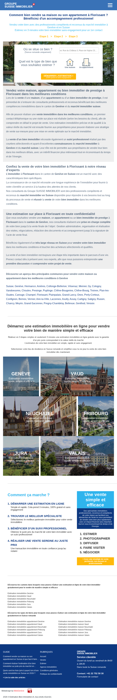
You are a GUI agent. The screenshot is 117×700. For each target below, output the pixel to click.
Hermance (30, 286)
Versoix (90, 303)
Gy (89, 286)
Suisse (10, 286)
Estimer (43, 663)
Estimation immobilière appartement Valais (25, 635)
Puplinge (48, 290)
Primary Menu (110, 5)
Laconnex (55, 299)
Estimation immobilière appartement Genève (26, 621)
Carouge (20, 294)
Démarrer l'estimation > (58, 76)
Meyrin (19, 303)
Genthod (80, 303)
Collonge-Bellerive (56, 286)
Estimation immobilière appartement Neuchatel (27, 627)
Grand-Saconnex (33, 303)
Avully (65, 299)
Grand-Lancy (69, 294)
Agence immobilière (48, 667)
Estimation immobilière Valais (20, 607)
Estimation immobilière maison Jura (73, 632)
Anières (41, 286)
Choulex (26, 290)
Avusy (73, 299)
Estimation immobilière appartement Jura (25, 632)
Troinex (94, 290)
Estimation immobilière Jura (19, 604)
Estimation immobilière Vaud (19, 596)
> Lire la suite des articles (14, 677)
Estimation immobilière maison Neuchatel (75, 627)
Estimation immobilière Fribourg (21, 602)
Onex (80, 294)
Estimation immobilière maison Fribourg (74, 630)
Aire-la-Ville (42, 299)
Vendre (43, 660)
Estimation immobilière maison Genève (74, 621)
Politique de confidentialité (51, 674)
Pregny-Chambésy (54, 303)
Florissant (42, 294)
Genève (19, 286)
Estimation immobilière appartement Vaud (25, 624)
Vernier (31, 299)
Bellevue (70, 303)
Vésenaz (73, 286)
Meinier (83, 286)
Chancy (10, 303)
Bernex (22, 299)
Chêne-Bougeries (63, 290)
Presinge (37, 290)
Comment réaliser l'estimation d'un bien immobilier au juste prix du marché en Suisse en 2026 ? (19, 666)
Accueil (43, 656)
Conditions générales (49, 670)
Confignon (11, 299)
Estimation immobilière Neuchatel (21, 599)
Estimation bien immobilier (20, 5)
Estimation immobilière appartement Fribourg (26, 630)
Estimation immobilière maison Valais (73, 635)
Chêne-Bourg (81, 290)
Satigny (92, 299)
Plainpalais (55, 294)
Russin (101, 299)
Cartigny (81, 299)
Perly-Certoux (91, 294)
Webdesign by (13, 691)
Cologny (96, 286)
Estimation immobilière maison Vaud (73, 624)
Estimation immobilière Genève (21, 593)
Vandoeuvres (13, 290)
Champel (31, 294)
